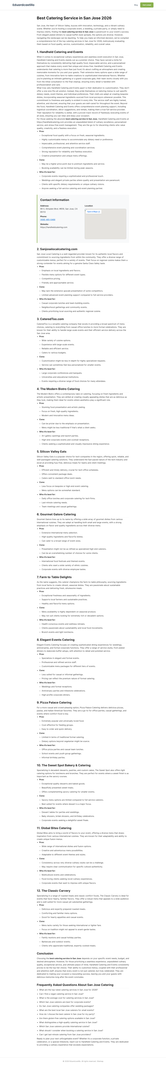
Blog (136, 5)
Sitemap (100, 1061)
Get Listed (147, 5)
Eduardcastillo (23, 5)
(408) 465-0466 (47, 219)
